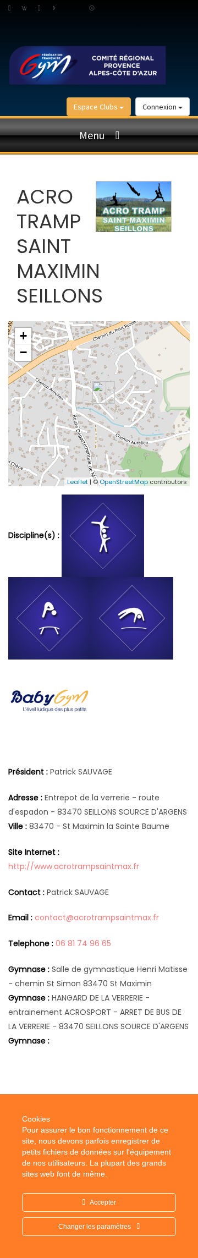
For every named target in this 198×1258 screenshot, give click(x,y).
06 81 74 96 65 (83, 943)
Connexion (160, 107)
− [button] (23, 352)
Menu (92, 135)
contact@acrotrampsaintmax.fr (97, 917)
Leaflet (77, 481)
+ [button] (23, 336)
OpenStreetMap (124, 481)
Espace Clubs (96, 107)
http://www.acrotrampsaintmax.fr (73, 866)
